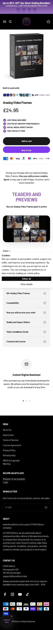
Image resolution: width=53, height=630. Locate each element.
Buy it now (26, 150)
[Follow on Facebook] (5, 594)
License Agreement (12, 445)
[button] (7, 621)
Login (5, 482)
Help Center (8, 435)
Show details (26, 284)
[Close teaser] (11, 616)
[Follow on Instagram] (12, 594)
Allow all (26, 278)
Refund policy (9, 455)
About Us (7, 430)
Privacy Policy (9, 450)
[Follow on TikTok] (27, 594)
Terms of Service (10, 440)
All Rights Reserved (27, 621)
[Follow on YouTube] (20, 594)
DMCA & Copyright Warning (11, 462)
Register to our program (14, 479)
